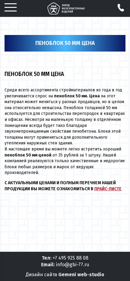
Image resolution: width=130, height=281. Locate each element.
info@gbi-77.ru (72, 264)
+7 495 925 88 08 (70, 258)
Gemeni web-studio (81, 274)
